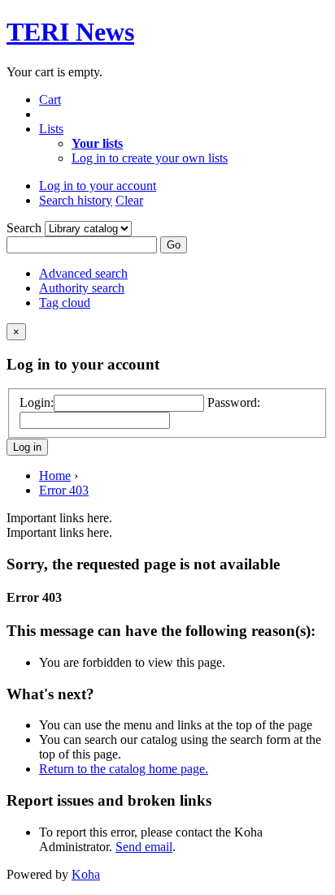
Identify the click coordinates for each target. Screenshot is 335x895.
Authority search (81, 288)
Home (55, 475)
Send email (143, 847)
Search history (75, 200)
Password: (233, 402)
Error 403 (64, 490)
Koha (86, 874)
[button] (50, 99)
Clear (129, 200)
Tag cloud (64, 302)
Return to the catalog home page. (123, 769)
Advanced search (83, 273)
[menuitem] (97, 143)
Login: (37, 402)
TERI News (70, 31)
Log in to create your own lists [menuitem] (150, 158)
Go (174, 245)
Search (26, 228)
